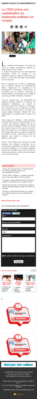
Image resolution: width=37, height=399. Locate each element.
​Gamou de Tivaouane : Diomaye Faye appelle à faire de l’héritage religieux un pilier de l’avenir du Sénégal (18, 186)
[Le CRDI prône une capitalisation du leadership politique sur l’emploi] (18, 32)
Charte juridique (10, 376)
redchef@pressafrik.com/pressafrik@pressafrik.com (18, 390)
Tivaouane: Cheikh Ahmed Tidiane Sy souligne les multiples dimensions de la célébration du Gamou (17, 193)
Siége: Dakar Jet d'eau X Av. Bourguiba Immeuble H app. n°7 (18, 381)
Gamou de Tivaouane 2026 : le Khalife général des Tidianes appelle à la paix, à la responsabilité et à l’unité (17, 170)
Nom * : (4, 216)
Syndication (19, 394)
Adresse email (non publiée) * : (12, 222)
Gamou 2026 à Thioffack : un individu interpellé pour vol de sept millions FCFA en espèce (18, 176)
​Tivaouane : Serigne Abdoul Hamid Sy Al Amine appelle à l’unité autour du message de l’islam (18, 181)
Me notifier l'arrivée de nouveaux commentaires (19, 256)
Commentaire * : (7, 235)
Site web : (5, 229)
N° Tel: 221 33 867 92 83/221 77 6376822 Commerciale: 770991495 (18, 386)
